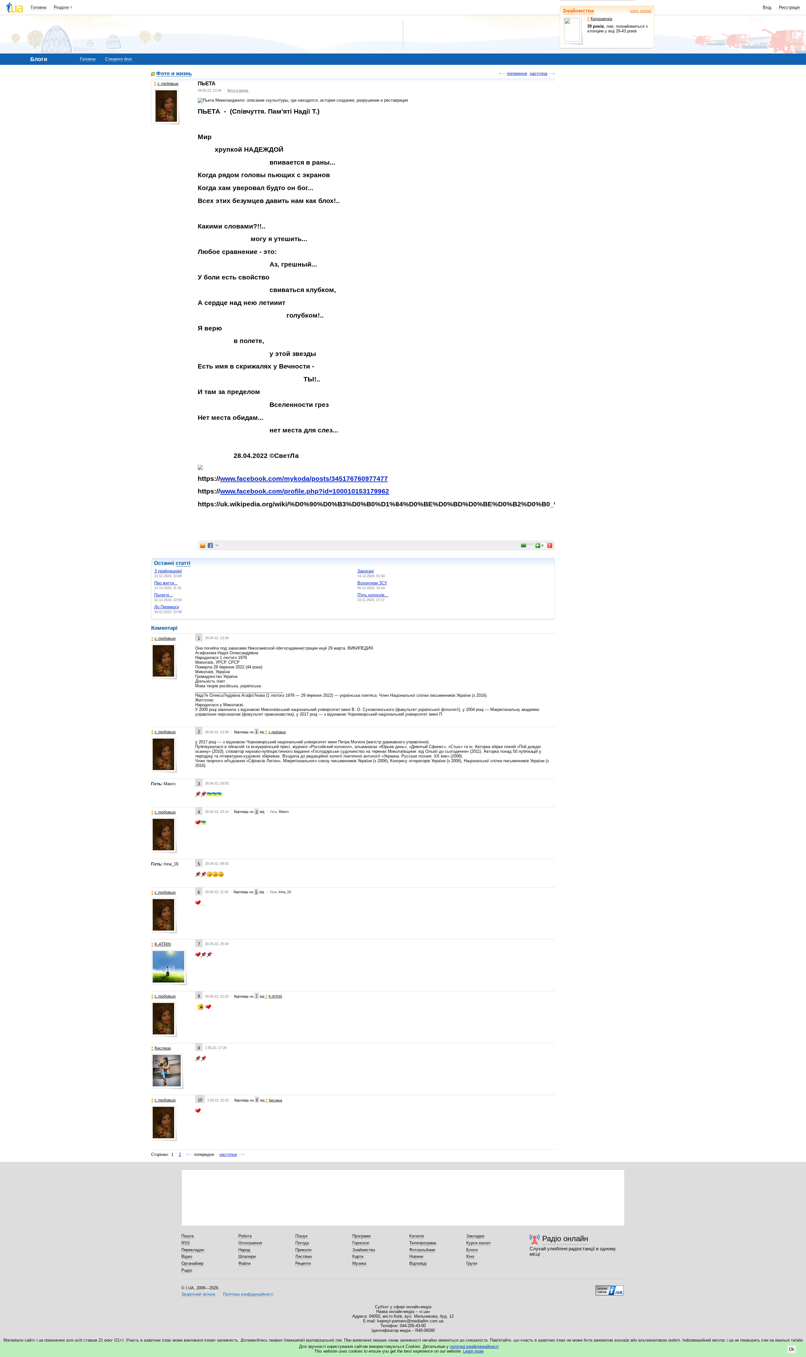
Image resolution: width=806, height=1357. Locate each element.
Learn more (473, 1351)
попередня (517, 73)
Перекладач (192, 1249)
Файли (244, 1263)
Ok (791, 1349)
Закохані (365, 571)
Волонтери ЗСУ (372, 583)
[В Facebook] (210, 545)
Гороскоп (360, 1243)
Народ (244, 1249)
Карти (357, 1256)
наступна (538, 73)
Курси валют (478, 1243)
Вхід (767, 7)
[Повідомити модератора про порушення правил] (550, 545)
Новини (416, 1256)
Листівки (303, 1256)
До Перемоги (166, 607)
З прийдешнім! (168, 571)
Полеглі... (163, 595)
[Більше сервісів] (216, 545)
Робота (245, 1236)
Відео (186, 1256)
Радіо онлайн (565, 1238)
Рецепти (303, 1263)
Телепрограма (422, 1243)
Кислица (163, 1048)
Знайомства (578, 11)
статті (183, 563)
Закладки (475, 1236)
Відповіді (418, 1263)
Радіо (186, 1270)
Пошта (187, 1236)
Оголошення (250, 1243)
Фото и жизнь (174, 73)
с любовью (168, 83)
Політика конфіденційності (248, 1294)
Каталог (416, 1236)
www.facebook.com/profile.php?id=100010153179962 (304, 491)
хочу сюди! (640, 10)
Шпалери (247, 1256)
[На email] (202, 545)
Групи (471, 1263)
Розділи (61, 7)
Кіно (470, 1256)
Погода (302, 1243)
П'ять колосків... (372, 595)
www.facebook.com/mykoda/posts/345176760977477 (304, 478)
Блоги (472, 1249)
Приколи (303, 1249)
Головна (38, 7)
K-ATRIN (163, 944)
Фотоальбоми (422, 1249)
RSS (185, 1243)
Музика (359, 1263)
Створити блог (118, 59)
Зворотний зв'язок (198, 1294)
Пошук (301, 1236)
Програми (361, 1236)
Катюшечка (601, 18)
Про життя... (166, 583)
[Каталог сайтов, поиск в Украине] (609, 1288)
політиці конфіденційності (474, 1346)
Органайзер (192, 1263)
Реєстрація (789, 7)
